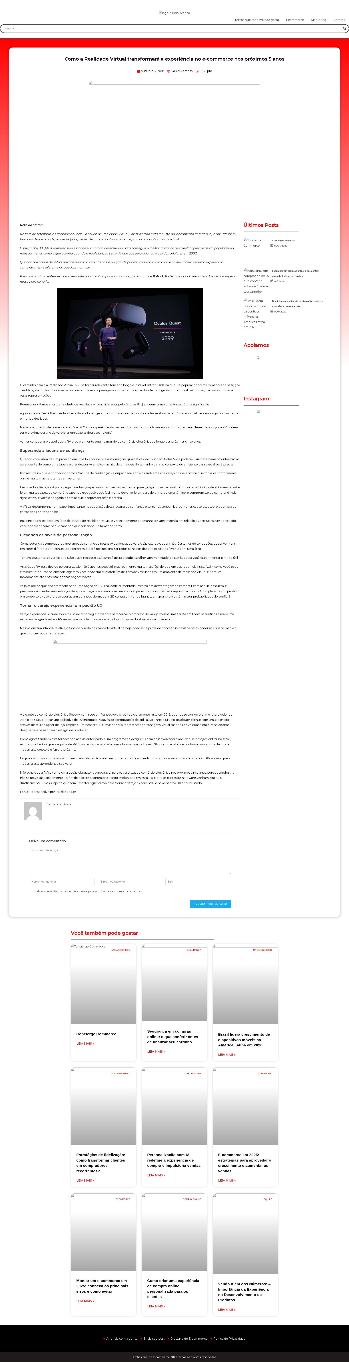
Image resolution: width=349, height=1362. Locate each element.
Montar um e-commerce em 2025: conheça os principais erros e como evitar (102, 1286)
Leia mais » (85, 1043)
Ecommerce (295, 20)
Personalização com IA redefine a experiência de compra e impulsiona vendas (174, 1160)
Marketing (318, 20)
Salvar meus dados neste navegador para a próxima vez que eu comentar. (88, 891)
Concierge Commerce (283, 240)
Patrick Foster (66, 792)
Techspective (39, 792)
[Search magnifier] (344, 28)
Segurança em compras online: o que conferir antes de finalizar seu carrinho (172, 1036)
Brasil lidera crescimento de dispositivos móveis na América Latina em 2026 (244, 1039)
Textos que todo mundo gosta (256, 20)
